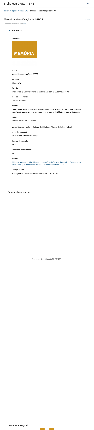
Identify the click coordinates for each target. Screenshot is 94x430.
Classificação (34, 162)
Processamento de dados (54, 165)
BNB (24, 24)
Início (6, 11)
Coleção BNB (23, 11)
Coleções (13, 11)
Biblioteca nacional (19, 162)
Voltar (87, 20)
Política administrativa (32, 165)
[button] (88, 3)
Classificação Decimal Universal (54, 162)
